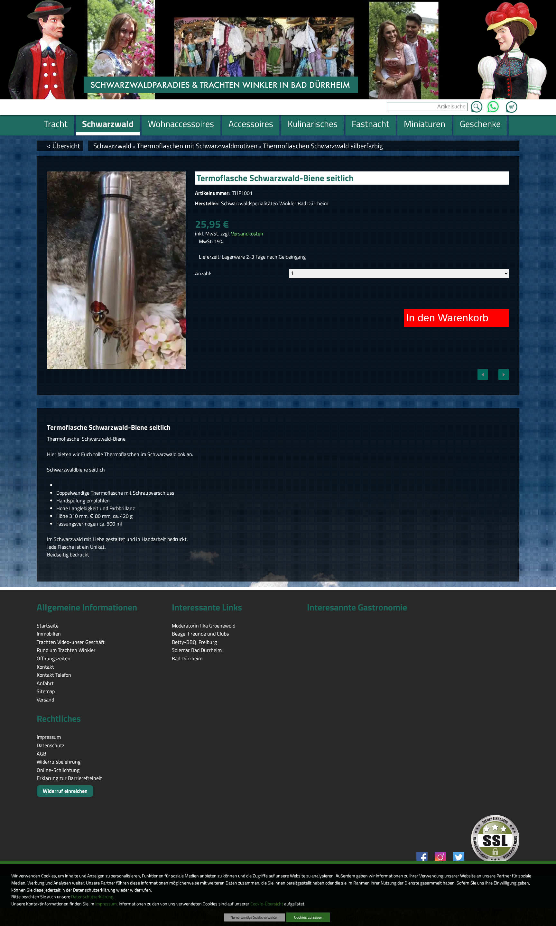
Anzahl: (203, 273)
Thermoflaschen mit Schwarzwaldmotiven (197, 146)
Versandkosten (247, 233)
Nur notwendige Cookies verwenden (254, 917)
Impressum (106, 903)
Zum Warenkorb (511, 103)
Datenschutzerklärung (92, 896)
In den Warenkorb (447, 318)
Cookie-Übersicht (266, 903)
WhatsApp (493, 105)
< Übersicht (63, 146)
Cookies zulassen (308, 917)
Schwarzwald (112, 146)
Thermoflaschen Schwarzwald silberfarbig (323, 146)
